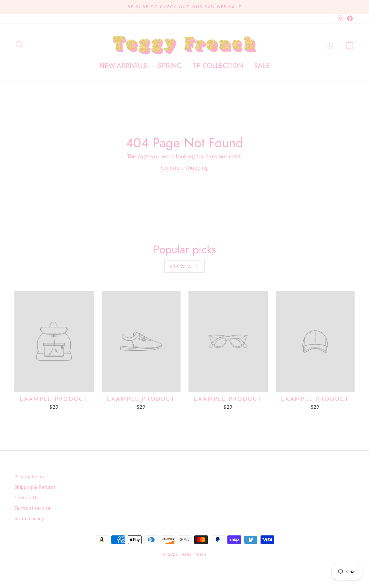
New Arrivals (123, 65)
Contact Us (26, 497)
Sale (262, 65)
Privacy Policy (29, 476)
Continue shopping (184, 167)
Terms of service (32, 508)
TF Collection (218, 65)
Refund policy (29, 518)
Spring (170, 65)
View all (184, 266)
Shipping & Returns (35, 487)
